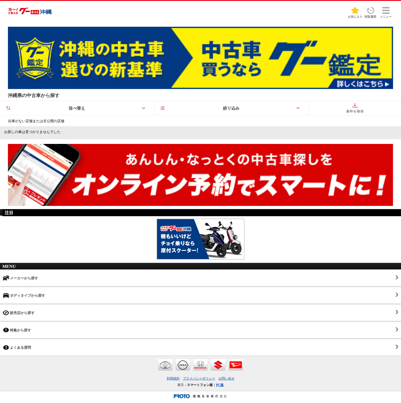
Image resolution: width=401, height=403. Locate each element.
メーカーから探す (23, 278)
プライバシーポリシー (199, 378)
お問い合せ (226, 378)
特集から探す (20, 330)
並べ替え (77, 108)
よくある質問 (20, 347)
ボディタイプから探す (27, 295)
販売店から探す (22, 313)
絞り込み (231, 108)
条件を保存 (355, 111)
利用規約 (173, 378)
